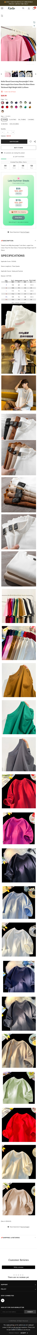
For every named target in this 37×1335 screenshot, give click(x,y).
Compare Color (30, 64)
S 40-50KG (31, 119)
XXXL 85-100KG (14, 124)
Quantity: (3, 129)
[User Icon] (29, 8)
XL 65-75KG (12, 119)
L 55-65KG (4, 119)
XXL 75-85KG (22, 119)
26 (4, 153)
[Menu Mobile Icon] (2, 8)
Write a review (18, 1267)
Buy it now (18, 147)
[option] (18, 43)
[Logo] (11, 8)
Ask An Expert (25, 232)
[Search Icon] (23, 8)
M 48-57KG (4, 124)
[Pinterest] (2, 1300)
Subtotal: (3, 136)
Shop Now (18, 217)
